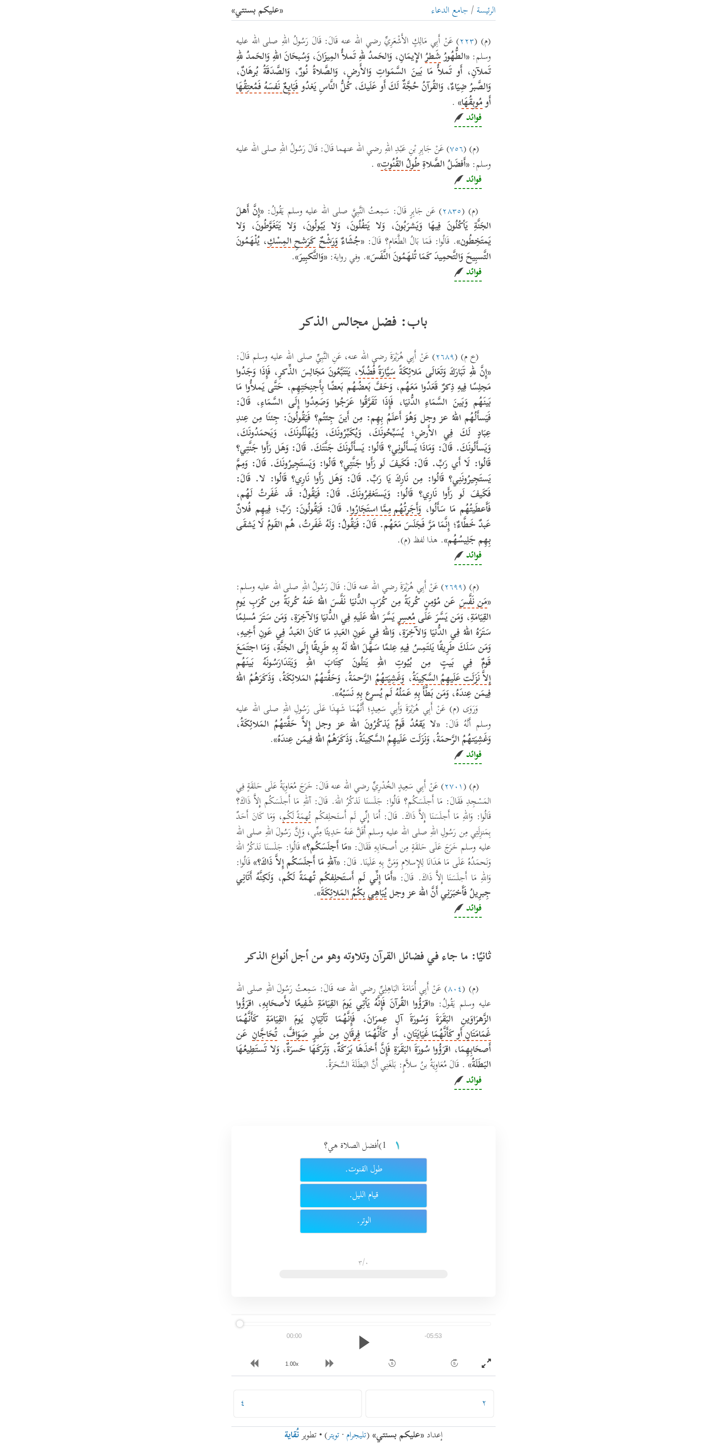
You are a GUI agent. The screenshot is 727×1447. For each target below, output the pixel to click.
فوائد (473, 118)
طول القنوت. (363, 1170)
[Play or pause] (363, 1342)
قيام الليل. (363, 1195)
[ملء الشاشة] (486, 1364)
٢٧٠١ (453, 787)
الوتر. (363, 1221)
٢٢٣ (466, 42)
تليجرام (356, 1436)
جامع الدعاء (450, 11)
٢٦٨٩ (444, 357)
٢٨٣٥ (452, 212)
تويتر (334, 1436)
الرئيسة (486, 11)
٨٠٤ (455, 989)
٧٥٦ (456, 149)
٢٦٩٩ (453, 587)
